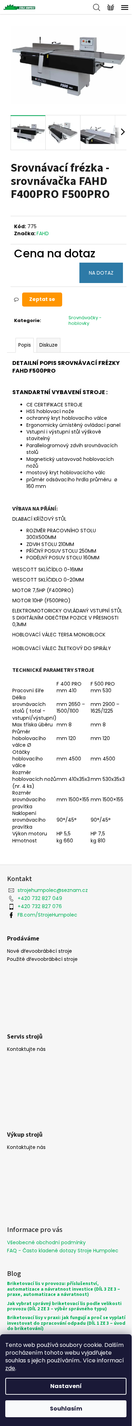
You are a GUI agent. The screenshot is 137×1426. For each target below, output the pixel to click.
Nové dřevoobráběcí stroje (39, 951)
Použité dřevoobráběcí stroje (42, 959)
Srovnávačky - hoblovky (85, 320)
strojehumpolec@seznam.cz (53, 890)
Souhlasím (66, 1409)
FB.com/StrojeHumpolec (47, 914)
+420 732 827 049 (40, 898)
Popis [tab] (24, 344)
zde (10, 1368)
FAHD (43, 233)
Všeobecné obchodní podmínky (46, 1242)
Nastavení (66, 1386)
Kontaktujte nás (26, 1049)
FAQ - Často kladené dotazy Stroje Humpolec (62, 1250)
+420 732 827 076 (40, 906)
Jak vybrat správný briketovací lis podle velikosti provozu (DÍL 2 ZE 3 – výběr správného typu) (64, 1306)
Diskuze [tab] (48, 344)
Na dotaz (101, 272)
